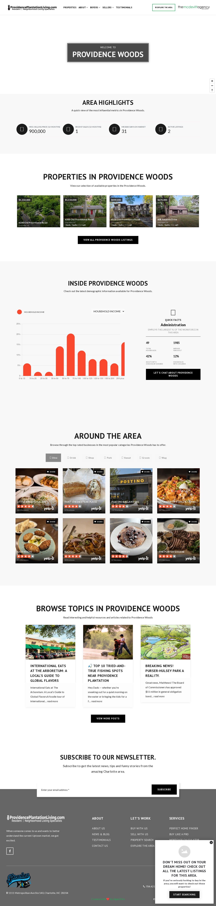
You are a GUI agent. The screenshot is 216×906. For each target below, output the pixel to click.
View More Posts (108, 718)
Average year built (177, 349)
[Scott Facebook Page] (9, 851)
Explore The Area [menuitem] (142, 846)
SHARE (52, 472)
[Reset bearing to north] (212, 90)
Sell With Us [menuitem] (139, 834)
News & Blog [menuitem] (100, 834)
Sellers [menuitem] (107, 7)
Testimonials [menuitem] (124, 7)
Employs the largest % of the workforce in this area (173, 331)
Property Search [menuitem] (142, 840)
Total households (151, 349)
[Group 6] (194, 7)
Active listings (175, 127)
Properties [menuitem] (69, 7)
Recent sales (88, 127)
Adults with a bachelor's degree (154, 363)
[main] (108, 370)
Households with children (179, 363)
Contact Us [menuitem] (100, 846)
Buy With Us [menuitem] (139, 828)
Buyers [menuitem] (94, 7)
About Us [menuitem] (98, 828)
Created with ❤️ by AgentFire (108, 898)
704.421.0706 (153, 886)
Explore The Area (164, 7)
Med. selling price (44, 127)
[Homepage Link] (31, 7)
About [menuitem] (82, 7)
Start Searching (184, 894)
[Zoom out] (212, 85)
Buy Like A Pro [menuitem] (179, 834)
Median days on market (134, 127)
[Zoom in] (212, 81)
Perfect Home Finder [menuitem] (183, 828)
